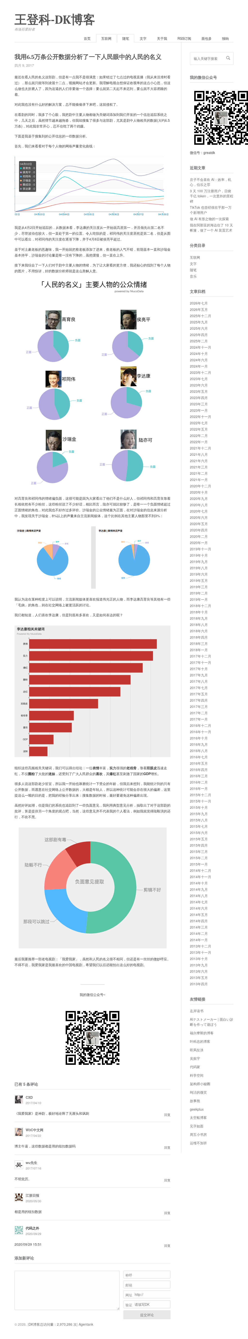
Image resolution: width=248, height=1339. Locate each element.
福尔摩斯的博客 (202, 1032)
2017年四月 (199, 700)
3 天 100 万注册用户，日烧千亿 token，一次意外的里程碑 (211, 195)
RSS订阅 (184, 38)
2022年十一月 (200, 416)
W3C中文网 (34, 1129)
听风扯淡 (196, 1049)
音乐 (193, 276)
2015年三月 (199, 851)
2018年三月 (199, 643)
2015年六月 (199, 832)
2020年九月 (199, 498)
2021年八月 (199, 454)
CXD (29, 1097)
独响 (225, 38)
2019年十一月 (200, 548)
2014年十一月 (200, 876)
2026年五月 (199, 309)
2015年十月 (199, 807)
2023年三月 (199, 403)
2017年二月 (199, 712)
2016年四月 (199, 769)
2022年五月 (199, 429)
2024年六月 (199, 359)
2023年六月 (199, 385)
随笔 (125, 38)
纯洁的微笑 (198, 1092)
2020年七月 (199, 511)
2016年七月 (199, 756)
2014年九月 (199, 889)
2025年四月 (199, 334)
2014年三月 (199, 927)
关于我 (162, 38)
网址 (128, 1294)
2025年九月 (199, 322)
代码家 (195, 1066)
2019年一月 (199, 599)
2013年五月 (199, 977)
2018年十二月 (200, 605)
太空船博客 (198, 1117)
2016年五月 (199, 763)
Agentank (86, 1324)
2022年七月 (199, 422)
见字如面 (196, 1125)
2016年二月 (199, 782)
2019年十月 (199, 555)
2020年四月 (199, 530)
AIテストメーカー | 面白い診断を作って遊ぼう (211, 1022)
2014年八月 (199, 895)
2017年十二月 (200, 656)
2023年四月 (199, 397)
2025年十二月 (200, 315)
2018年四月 (199, 637)
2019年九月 (199, 561)
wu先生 (31, 1162)
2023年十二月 (200, 372)
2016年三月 (199, 775)
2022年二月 (199, 435)
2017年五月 (199, 693)
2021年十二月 (200, 448)
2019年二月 (199, 593)
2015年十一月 (200, 801)
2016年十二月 (200, 725)
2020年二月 (199, 536)
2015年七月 (199, 826)
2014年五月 (199, 914)
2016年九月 (199, 744)
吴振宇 (195, 1058)
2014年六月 (199, 908)
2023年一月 (199, 410)
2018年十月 (199, 611)
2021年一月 (199, 479)
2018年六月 (199, 630)
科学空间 (196, 1075)
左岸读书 (196, 1010)
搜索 (228, 58)
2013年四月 (199, 983)
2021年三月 (199, 467)
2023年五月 (199, 391)
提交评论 (147, 1314)
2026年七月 (199, 303)
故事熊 (195, 1100)
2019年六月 (199, 574)
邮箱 (128, 1285)
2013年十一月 (200, 952)
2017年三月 (199, 706)
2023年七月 (199, 378)
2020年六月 (199, 517)
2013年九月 (199, 964)
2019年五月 (199, 580)
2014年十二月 (200, 870)
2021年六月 (199, 460)
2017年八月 (199, 681)
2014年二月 (199, 933)
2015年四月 (199, 845)
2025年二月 (199, 340)
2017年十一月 (200, 662)
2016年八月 (199, 750)
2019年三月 (199, 586)
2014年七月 (199, 901)
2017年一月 (199, 719)
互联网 (106, 38)
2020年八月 (199, 504)
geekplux (197, 1109)
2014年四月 (199, 920)
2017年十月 (199, 668)
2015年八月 (199, 820)
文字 (143, 38)
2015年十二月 (200, 794)
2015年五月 (199, 838)
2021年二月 (199, 473)
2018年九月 (199, 618)
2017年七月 (199, 687)
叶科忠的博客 (200, 1041)
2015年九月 (199, 813)
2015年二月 (199, 857)
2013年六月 (199, 971)
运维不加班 (198, 1142)
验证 (128, 1304)
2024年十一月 (200, 347)
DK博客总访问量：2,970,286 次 (53, 1324)
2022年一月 (199, 441)
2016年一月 (199, 788)
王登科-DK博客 (55, 20)
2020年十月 (199, 492)
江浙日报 (32, 1195)
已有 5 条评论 (26, 1084)
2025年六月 (199, 328)
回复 (167, 1114)
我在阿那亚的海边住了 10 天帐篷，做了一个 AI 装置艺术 (211, 228)
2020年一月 (199, 542)
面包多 (207, 38)
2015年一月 (199, 864)
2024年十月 (199, 353)
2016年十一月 (200, 731)
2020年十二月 (200, 485)
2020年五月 (199, 523)
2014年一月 (199, 939)
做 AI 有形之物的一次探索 (209, 218)
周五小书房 (198, 1134)
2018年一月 (199, 649)
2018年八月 (199, 624)
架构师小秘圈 (200, 1083)
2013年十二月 (200, 946)
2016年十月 (199, 738)
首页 (87, 38)
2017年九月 (199, 675)
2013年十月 (199, 958)
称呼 (128, 1275)
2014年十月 (199, 883)
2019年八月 (199, 567)
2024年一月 (199, 366)
